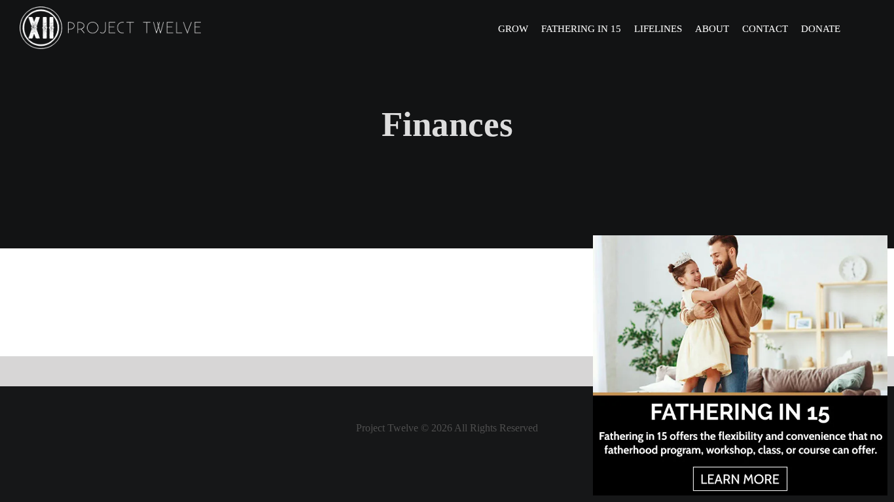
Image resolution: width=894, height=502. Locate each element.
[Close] (876, 246)
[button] (857, 28)
